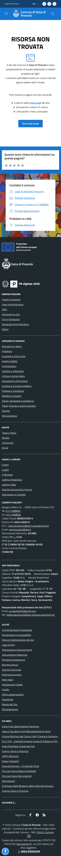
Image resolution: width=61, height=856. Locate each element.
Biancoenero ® (24, 844)
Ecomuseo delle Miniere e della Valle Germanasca (27, 786)
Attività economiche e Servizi (17, 489)
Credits (5, 689)
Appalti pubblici (10, 361)
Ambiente (7, 351)
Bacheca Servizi (10, 665)
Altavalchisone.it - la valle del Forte (20, 766)
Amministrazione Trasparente (17, 630)
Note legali (7, 679)
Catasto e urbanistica (13, 371)
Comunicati (7, 443)
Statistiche (7, 699)
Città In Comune (45, 832)
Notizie (5, 438)
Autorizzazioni (9, 366)
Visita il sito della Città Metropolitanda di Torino (26, 731)
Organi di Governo (11, 299)
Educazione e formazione (15, 381)
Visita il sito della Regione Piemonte (20, 726)
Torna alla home (30, 123)
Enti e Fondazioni (11, 319)
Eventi (5, 465)
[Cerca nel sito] (52, 14)
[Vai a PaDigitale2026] (21, 284)
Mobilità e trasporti (11, 396)
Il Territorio (7, 475)
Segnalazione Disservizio (14, 655)
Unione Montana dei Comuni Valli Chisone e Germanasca (31, 736)
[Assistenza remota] (29, 836)
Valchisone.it (8, 781)
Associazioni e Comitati (14, 494)
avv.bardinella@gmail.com (22, 611)
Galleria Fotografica (12, 479)
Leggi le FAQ (8, 645)
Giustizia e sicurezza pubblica (16, 386)
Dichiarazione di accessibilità (16, 635)
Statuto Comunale (11, 670)
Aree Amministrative (12, 304)
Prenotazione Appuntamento (17, 650)
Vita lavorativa (9, 416)
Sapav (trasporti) (10, 761)
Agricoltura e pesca (12, 346)
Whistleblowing (10, 709)
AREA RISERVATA (30, 851)
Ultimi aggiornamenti (13, 694)
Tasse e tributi (9, 433)
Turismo (6, 411)
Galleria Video (9, 484)
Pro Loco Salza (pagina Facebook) (19, 771)
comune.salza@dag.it (20, 529)
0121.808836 (13, 511)
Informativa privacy (12, 674)
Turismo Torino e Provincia (15, 751)
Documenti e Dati (11, 314)
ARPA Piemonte (10, 756)
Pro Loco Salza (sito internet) (17, 776)
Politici (5, 329)
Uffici (4, 309)
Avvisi (5, 448)
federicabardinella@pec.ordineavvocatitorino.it (31, 615)
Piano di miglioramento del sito (18, 640)
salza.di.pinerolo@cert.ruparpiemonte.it (28, 526)
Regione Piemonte (12, 3)
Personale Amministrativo (15, 324)
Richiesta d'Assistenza (13, 660)
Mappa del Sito (9, 704)
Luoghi (5, 470)
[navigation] (6, 13)
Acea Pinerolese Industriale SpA (18, 746)
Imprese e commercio (13, 391)
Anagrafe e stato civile (13, 356)
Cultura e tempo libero (13, 376)
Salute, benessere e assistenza (18, 401)
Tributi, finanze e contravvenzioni (19, 406)
